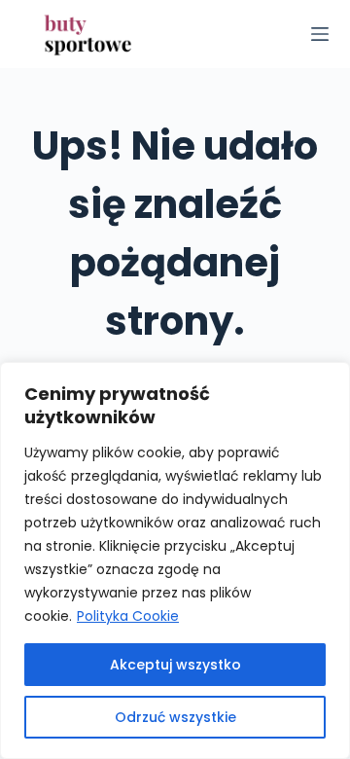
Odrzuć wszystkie (175, 717)
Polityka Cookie (128, 616)
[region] (175, 560)
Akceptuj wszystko (175, 664)
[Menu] (320, 34)
